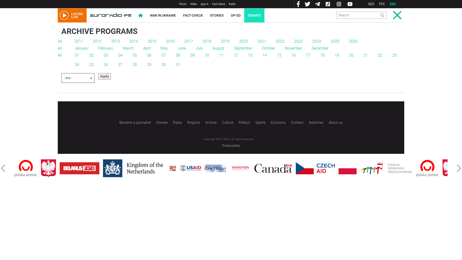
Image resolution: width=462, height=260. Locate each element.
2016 (170, 41)
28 (135, 64)
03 (106, 55)
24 (77, 64)
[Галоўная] (111, 15)
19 (337, 55)
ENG (393, 4)
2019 (225, 41)
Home (140, 15)
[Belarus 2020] (79, 168)
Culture (227, 122)
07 (163, 55)
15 (279, 55)
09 (192, 55)
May (164, 48)
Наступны (459, 168)
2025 (335, 41)
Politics (244, 122)
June (182, 48)
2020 (243, 41)
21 (366, 55)
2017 (188, 41)
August (218, 48)
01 (77, 55)
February (105, 48)
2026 (353, 41)
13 (250, 55)
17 (308, 55)
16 (293, 55)
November (293, 48)
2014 (133, 41)
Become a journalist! (135, 122)
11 (221, 55)
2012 (97, 41)
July (199, 48)
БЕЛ (371, 4)
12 (236, 55)
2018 (207, 41)
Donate (254, 15)
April (147, 48)
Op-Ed (236, 15)
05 (135, 55)
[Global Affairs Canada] (273, 168)
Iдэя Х (204, 4)
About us (336, 122)
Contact (297, 122)
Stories (217, 15)
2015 (152, 41)
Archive (211, 122)
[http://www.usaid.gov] (190, 168)
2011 (79, 41)
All (60, 41)
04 (120, 55)
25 (91, 64)
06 (149, 55)
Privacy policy (231, 145)
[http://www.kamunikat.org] (215, 168)
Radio (232, 4)
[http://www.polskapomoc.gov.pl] (25, 168)
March (128, 48)
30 (163, 64)
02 (91, 55)
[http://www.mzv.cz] (240, 168)
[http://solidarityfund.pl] (386, 168)
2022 (280, 41)
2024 (316, 41)
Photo (182, 4)
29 (149, 64)
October (268, 48)
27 (120, 64)
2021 (261, 41)
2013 (115, 41)
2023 (298, 41)
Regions (193, 122)
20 (351, 55)
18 (322, 55)
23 (394, 55)
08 (178, 55)
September (243, 48)
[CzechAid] (315, 168)
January (82, 48)
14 (265, 55)
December (320, 48)
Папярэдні (3, 168)
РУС (382, 4)
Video (193, 4)
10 (207, 55)
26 (106, 64)
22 (380, 55)
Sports (260, 122)
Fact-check (218, 4)
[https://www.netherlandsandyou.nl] (134, 168)
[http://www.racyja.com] (172, 168)
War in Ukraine (163, 15)
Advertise (316, 122)
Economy (278, 122)
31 (178, 64)
